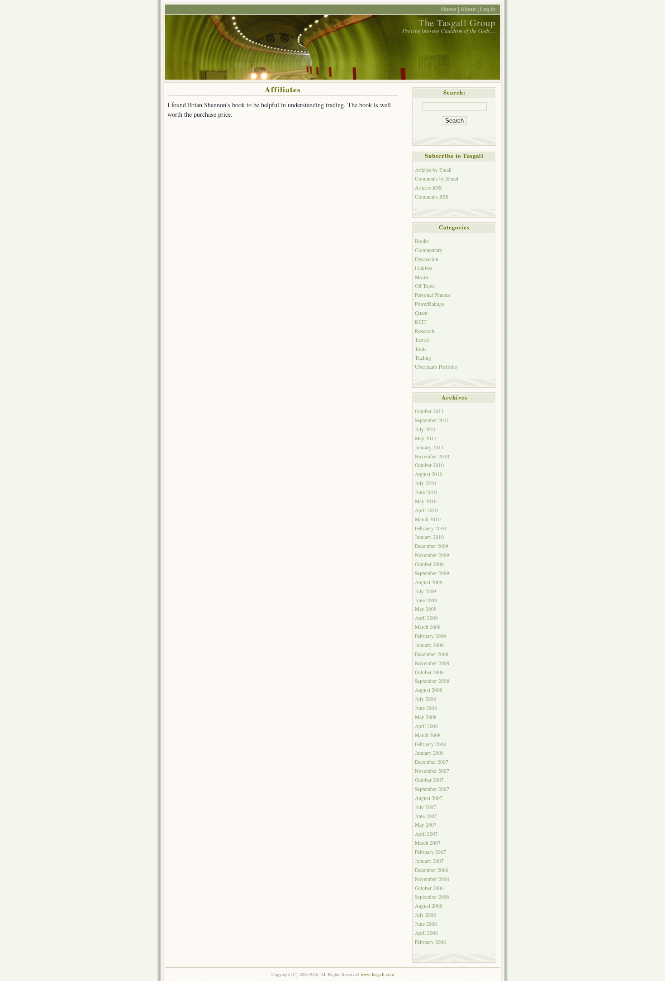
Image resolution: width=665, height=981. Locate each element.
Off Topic (425, 285)
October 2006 (429, 888)
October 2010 (429, 465)
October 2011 (429, 411)
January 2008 (429, 752)
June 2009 (426, 600)
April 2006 (426, 932)
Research (424, 331)
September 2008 (432, 680)
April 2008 (426, 726)
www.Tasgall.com (377, 974)
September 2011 (432, 420)
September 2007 (432, 789)
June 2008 (426, 708)
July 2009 (425, 591)
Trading (423, 357)
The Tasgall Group (456, 22)
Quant (421, 313)
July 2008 (425, 698)
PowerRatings (429, 303)
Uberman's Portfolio (436, 366)
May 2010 (426, 501)
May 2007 (426, 824)
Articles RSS (428, 187)
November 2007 (432, 770)
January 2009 (429, 645)
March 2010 (428, 519)
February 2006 (430, 941)
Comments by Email (436, 178)
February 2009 (430, 636)
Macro (421, 277)
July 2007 (425, 807)
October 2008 (429, 672)
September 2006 (432, 896)
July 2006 (425, 914)
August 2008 (428, 689)
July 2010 (425, 483)
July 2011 (425, 429)
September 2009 (432, 573)
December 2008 (431, 654)
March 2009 (428, 627)
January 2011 (429, 447)
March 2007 (428, 842)
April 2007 (426, 833)
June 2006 (426, 923)
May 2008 (426, 717)
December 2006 (431, 870)
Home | (451, 9)
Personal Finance (433, 294)
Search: (454, 92)
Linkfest (423, 268)
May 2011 (426, 438)
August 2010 (428, 474)
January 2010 (429, 536)
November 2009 (432, 555)
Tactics (422, 340)
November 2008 (432, 663)
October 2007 (429, 779)
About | (470, 9)
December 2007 (431, 761)
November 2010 (432, 456)
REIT (421, 322)
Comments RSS (431, 196)
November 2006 (432, 879)
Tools (421, 349)
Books (422, 241)
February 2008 (430, 744)
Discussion (426, 259)
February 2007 (430, 851)
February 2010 (430, 528)
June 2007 (426, 816)
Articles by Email (433, 170)
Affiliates (283, 89)
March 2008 (428, 735)
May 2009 (426, 608)
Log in (487, 9)
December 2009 (431, 546)
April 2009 (426, 617)
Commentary (428, 250)
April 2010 (426, 510)
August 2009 (428, 582)
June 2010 (426, 492)
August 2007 (428, 798)
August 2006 (428, 905)
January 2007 (429, 860)
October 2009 (429, 564)
